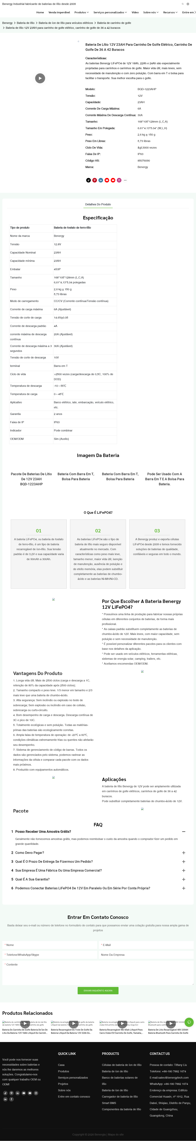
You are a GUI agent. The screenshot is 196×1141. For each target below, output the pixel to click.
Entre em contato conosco (74, 1096)
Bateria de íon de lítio (115, 1071)
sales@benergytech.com (173, 1077)
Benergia (100, 1134)
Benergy (7, 22)
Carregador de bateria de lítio (120, 1096)
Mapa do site (116, 1134)
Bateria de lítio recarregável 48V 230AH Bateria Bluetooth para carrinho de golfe (168, 1031)
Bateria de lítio (25, 22)
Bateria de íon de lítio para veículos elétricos (66, 22)
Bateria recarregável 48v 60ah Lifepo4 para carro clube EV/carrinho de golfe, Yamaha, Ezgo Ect (121, 1031)
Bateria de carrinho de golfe (114, 22)
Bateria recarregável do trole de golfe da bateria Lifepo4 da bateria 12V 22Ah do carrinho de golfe (71, 1031)
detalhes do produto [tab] (98, 204)
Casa (61, 1064)
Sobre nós (64, 1090)
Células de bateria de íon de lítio (121, 1064)
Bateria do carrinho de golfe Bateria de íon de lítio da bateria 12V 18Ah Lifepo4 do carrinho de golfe (25, 1031)
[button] (195, 12)
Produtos (63, 1071)
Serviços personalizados (73, 1077)
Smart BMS (109, 1103)
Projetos (63, 1083)
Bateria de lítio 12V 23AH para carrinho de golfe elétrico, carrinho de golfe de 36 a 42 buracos (63, 27)
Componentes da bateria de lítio (121, 1109)
